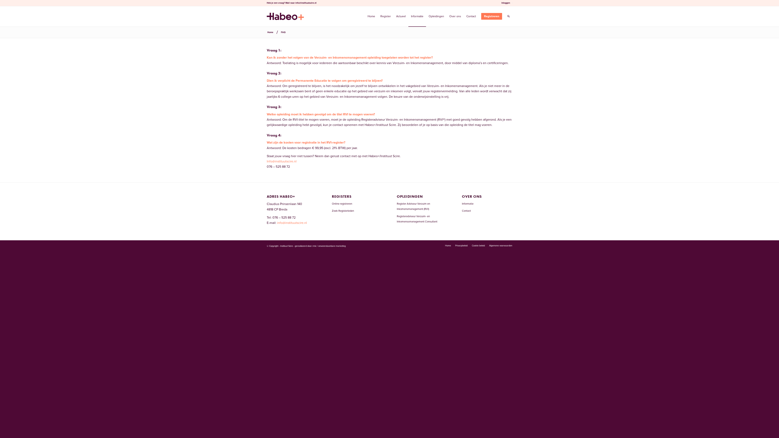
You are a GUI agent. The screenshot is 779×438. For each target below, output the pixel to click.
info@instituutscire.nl (305, 3)
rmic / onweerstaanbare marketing (329, 246)
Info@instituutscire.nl (282, 161)
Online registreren (342, 203)
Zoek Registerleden (343, 211)
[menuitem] (505, 3)
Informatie (467, 203)
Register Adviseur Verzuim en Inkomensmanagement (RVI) (413, 206)
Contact (466, 211)
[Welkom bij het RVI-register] (285, 16)
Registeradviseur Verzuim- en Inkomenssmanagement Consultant (417, 219)
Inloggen (505, 3)
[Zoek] (508, 16)
